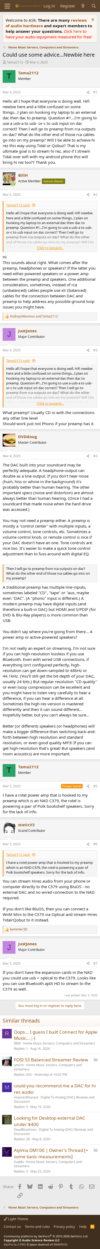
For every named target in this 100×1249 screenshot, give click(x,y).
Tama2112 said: (18, 205)
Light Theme (17, 1218)
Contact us (12, 1226)
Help (83, 1226)
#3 (95, 350)
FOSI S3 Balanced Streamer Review (51, 1060)
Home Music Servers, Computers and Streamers (59, 1043)
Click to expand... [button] (50, 248)
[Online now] (12, 184)
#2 (95, 194)
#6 (95, 844)
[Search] (94, 6)
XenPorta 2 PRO (15, 1244)
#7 (95, 963)
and (34, 316)
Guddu (19, 1162)
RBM (17, 1043)
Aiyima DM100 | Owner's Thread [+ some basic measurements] (51, 1153)
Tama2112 (15, 62)
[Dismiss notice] (92, 20)
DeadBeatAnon (25, 1129)
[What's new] (83, 6)
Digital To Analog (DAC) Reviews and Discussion (54, 1099)
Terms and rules (37, 1226)
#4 (95, 456)
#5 (95, 786)
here (78, 31)
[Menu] (7, 6)
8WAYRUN (60, 1244)
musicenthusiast (26, 1097)
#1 (95, 92)
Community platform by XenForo (46, 1236)
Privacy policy (64, 1226)
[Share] (88, 92)
